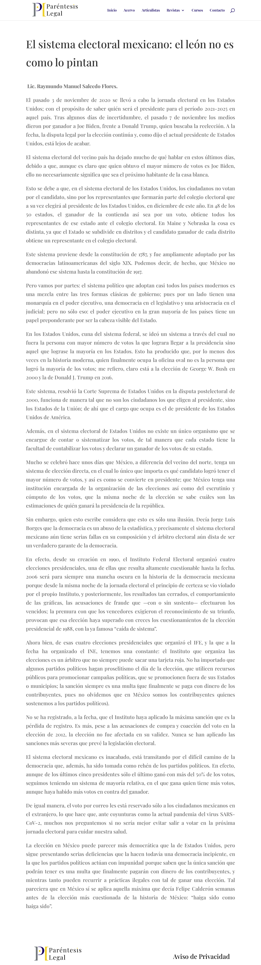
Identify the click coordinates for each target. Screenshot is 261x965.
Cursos (197, 10)
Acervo (129, 10)
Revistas (173, 10)
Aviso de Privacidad (201, 956)
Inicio (112, 10)
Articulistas (151, 10)
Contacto (217, 10)
